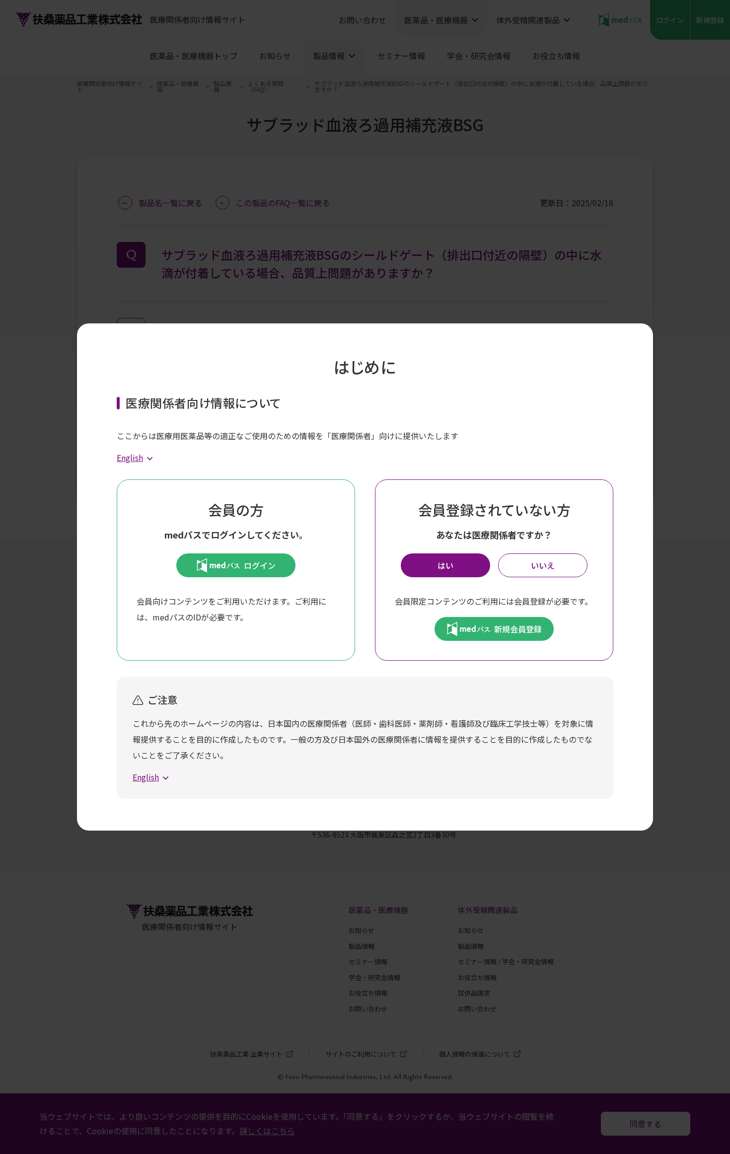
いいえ (543, 565)
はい (445, 565)
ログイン (260, 565)
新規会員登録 (518, 629)
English (130, 457)
